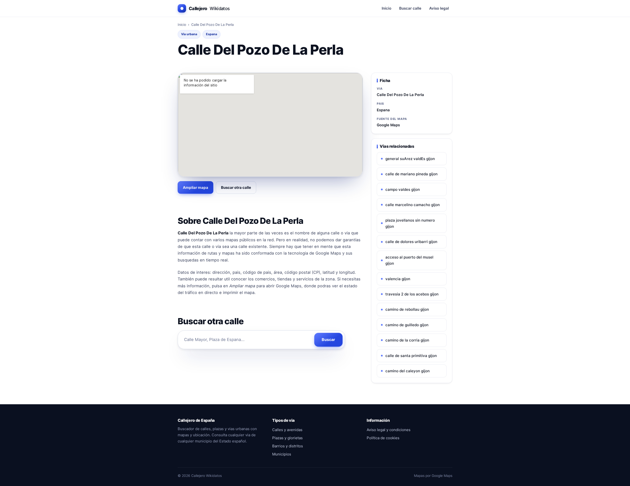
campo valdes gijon (402, 189)
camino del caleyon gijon (407, 371)
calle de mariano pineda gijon (411, 174)
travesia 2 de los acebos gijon (412, 294)
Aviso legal (439, 8)
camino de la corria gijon (407, 340)
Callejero (205, 8)
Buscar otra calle (236, 187)
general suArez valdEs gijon (410, 158)
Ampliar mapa (195, 187)
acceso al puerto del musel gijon (409, 260)
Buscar (328, 339)
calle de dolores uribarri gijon (411, 241)
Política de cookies (383, 438)
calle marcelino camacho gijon (412, 204)
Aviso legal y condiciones (388, 429)
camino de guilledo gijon (406, 325)
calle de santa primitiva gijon (411, 355)
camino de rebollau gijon (407, 309)
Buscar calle (410, 8)
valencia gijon (397, 278)
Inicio (386, 8)
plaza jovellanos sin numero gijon (410, 223)
